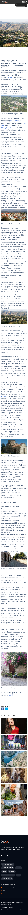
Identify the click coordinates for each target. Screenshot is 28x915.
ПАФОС (4, 871)
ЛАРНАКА (18, 867)
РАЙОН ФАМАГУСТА (7, 878)
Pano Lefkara (15, 121)
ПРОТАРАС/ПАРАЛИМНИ (8, 875)
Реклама (22, 910)
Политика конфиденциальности (10, 910)
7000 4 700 (5, 890)
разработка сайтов (6, 904)
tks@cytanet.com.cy (8, 893)
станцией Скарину (8, 128)
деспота (4, 396)
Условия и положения (7, 907)
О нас (2, 912)
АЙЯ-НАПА (11, 871)
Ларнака (10, 77)
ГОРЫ (18, 875)
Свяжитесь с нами (11, 912)
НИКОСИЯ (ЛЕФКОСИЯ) (7, 864)
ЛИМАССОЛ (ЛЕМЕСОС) (7, 867)
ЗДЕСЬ (10, 695)
